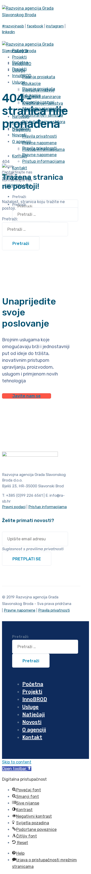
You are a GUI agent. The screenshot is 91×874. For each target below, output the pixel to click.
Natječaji (33, 714)
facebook (35, 26)
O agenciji (21, 141)
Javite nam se (26, 396)
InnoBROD (34, 699)
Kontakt (19, 156)
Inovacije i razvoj (38, 102)
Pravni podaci (14, 507)
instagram (55, 26)
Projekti (32, 692)
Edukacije (31, 83)
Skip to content (16, 762)
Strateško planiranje (41, 96)
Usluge (18, 82)
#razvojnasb (13, 26)
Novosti (31, 722)
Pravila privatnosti (39, 136)
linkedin (8, 32)
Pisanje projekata (38, 77)
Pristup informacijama (43, 161)
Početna (32, 684)
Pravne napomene (39, 142)
